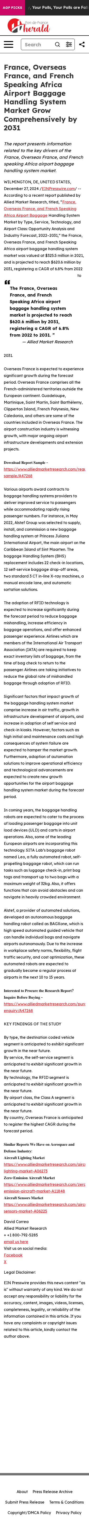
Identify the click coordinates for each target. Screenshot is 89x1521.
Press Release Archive (53, 1491)
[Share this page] (82, 44)
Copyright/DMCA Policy (29, 1512)
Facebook (13, 1255)
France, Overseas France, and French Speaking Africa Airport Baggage (40, 209)
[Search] (57, 44)
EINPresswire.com (58, 188)
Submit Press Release (24, 1502)
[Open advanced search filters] (69, 44)
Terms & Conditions (66, 1502)
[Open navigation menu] (8, 44)
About (22, 1491)
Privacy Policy (68, 1512)
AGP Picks (12, 7)
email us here (16, 1241)
